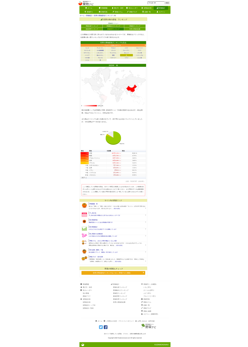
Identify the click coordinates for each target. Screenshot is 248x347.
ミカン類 (139, 57)
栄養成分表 (148, 8)
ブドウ (139, 50)
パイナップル (139, 55)
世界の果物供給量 (134, 29)
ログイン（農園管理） (151, 314)
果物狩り (90, 12)
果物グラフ (86, 296)
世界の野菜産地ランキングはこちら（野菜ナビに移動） (112, 273)
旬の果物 (86, 293)
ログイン (162, 12)
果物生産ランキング (92, 26)
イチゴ (126, 57)
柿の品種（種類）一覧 (96, 250)
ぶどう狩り (147, 293)
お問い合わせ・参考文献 (146, 321)
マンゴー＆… (113, 53)
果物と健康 (147, 311)
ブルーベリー (139, 48)
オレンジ (126, 53)
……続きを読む (115, 208)
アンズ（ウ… (100, 48)
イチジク (113, 50)
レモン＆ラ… (100, 53)
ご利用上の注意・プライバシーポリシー (120, 321)
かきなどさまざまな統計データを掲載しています (102, 229)
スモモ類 (87, 57)
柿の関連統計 (93, 227)
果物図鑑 (104, 8)
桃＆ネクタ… (100, 55)
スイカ (87, 60)
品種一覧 (148, 12)
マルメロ (100, 57)
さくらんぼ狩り (148, 290)
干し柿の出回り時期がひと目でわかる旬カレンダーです (104, 215)
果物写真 (104, 12)
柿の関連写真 (93, 220)
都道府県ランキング (92, 29)
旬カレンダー (133, 8)
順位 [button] (82, 151)
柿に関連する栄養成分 (96, 234)
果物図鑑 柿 (93, 204)
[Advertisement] (160, 46)
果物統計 (162, 8)
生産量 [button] (109, 151)
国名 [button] (90, 151)
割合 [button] (123, 151)
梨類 (113, 55)
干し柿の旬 (92, 213)
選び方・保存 (118, 8)
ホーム (90, 8)
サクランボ (87, 50)
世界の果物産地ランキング (103, 15)
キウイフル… (87, 53)
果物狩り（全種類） (150, 284)
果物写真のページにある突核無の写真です (101, 222)
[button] (81, 177)
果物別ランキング (134, 26)
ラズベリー (113, 57)
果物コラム (119, 12)
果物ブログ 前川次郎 (96, 257)
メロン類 (139, 53)
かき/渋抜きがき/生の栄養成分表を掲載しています (103, 236)
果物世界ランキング (113, 29)
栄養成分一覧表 (88, 308)
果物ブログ (133, 12)
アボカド (113, 48)
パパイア (87, 55)
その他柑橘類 (100, 50)
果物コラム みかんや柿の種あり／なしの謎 (103, 241)
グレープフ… (126, 50)
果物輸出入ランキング (113, 26)
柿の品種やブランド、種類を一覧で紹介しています (103, 252)
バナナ (126, 48)
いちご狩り (147, 287)
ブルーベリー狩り (149, 296)
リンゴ (87, 48)
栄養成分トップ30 (89, 305)
